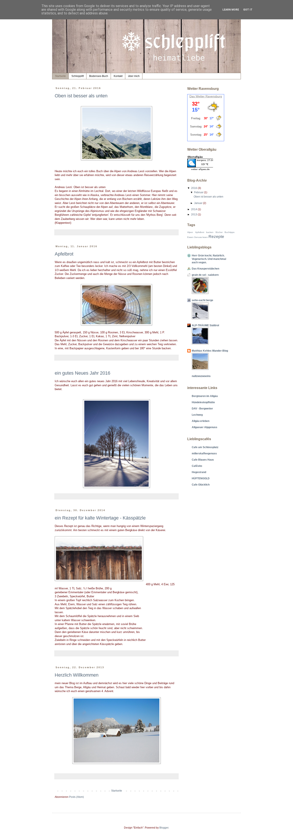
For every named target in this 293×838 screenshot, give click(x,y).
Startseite (60, 76)
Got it (247, 9)
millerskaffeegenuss (204, 453)
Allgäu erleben (200, 421)
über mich (134, 76)
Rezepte (216, 236)
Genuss (198, 237)
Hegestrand (199, 472)
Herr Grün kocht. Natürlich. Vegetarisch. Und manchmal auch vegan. (209, 259)
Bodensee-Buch (98, 76)
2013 (194, 214)
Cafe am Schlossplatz (205, 447)
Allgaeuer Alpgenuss (204, 427)
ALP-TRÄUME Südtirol (205, 325)
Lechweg (197, 414)
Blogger (163, 827)
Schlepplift (77, 76)
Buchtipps (229, 232)
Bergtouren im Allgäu (205, 396)
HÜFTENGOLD (201, 478)
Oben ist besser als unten (81, 95)
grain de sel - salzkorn (205, 274)
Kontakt (118, 76)
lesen (205, 237)
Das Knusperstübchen (205, 268)
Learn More (230, 9)
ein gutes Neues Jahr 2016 (82, 373)
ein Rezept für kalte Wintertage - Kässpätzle (100, 518)
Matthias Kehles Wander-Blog (210, 350)
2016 (194, 188)
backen (209, 232)
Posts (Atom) (76, 796)
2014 (194, 209)
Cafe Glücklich (201, 484)
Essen (190, 237)
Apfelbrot (64, 254)
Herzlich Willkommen (76, 675)
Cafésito (197, 465)
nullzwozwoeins (201, 376)
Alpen (190, 232)
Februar (199, 192)
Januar (198, 203)
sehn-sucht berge (202, 300)
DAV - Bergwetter (202, 408)
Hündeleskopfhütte (203, 402)
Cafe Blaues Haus (203, 459)
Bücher (219, 232)
